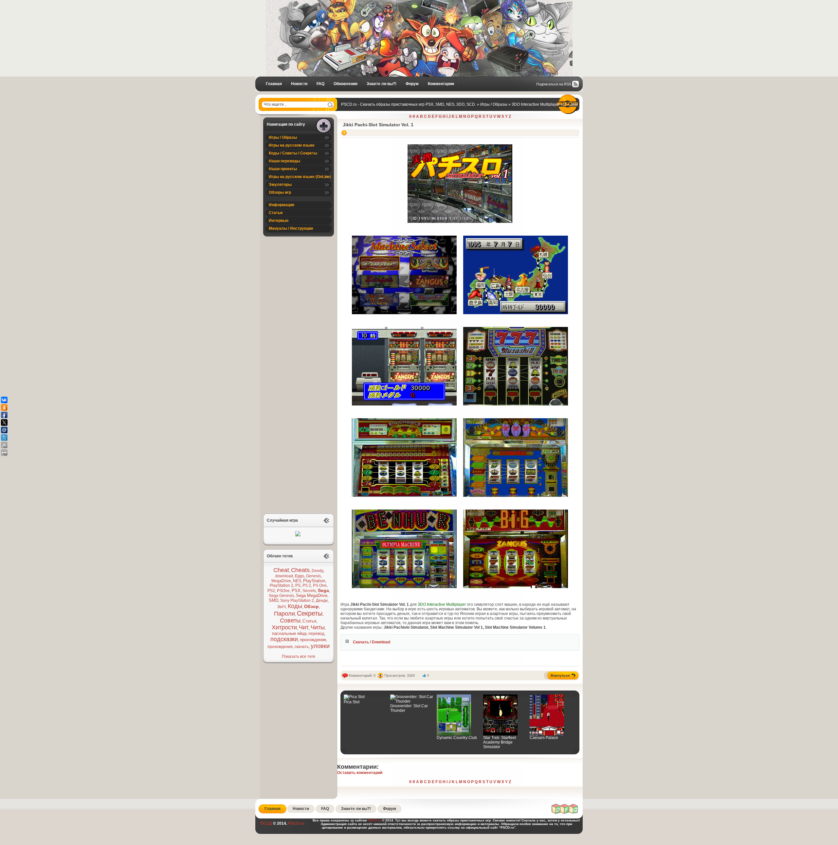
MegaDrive (281, 581)
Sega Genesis (281, 595)
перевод (316, 633)
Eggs (299, 576)
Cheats (300, 570)
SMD (273, 600)
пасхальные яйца (289, 633)
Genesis (313, 576)
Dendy (317, 570)
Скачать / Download (371, 642)
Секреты (309, 613)
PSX (296, 590)
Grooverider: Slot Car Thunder (409, 708)
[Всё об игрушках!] (565, 813)
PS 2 (306, 585)
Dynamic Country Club (457, 737)
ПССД (266, 823)
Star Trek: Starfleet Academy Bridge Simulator (499, 742)
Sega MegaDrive (311, 595)
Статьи (275, 212)
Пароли (284, 613)
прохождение (313, 639)
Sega (323, 590)
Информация (281, 205)
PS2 (271, 590)
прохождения (280, 646)
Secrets (309, 590)
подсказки (284, 639)
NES (297, 581)
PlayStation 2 (281, 585)
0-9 (412, 116)
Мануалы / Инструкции (291, 228)
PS (298, 585)
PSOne (283, 590)
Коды (295, 606)
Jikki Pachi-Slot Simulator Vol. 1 (378, 124)
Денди (322, 600)
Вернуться (560, 675)
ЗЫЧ (281, 606)
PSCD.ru (295, 823)
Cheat (281, 570)
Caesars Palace (544, 737)
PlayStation (314, 580)
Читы (318, 627)
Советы (290, 620)
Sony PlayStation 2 (297, 600)
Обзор (311, 606)
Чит (304, 627)
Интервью (278, 220)
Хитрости (284, 627)
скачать (302, 646)
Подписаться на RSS (553, 84)
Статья (309, 621)
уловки (320, 646)
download (284, 576)
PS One (320, 585)
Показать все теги (298, 656)
